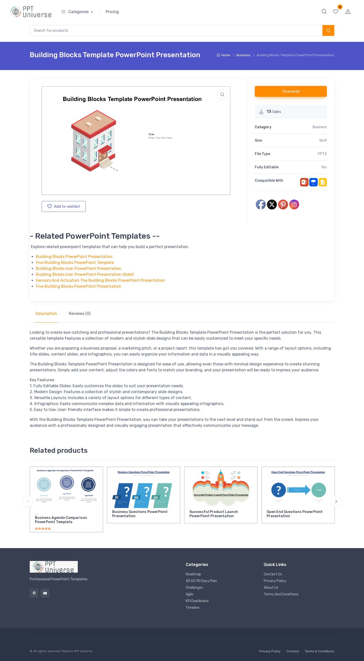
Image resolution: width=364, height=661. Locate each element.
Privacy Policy (275, 581)
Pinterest (34, 593)
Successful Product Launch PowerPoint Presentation (213, 514)
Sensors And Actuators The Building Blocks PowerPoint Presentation (100, 280)
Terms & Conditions (319, 651)
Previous (27, 501)
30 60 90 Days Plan (201, 581)
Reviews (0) (79, 313)
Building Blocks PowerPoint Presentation (74, 256)
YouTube (45, 593)
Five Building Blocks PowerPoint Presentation (78, 286)
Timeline (192, 608)
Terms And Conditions (281, 594)
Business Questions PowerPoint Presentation (140, 514)
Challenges (194, 587)
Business (243, 55)
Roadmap (193, 574)
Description (46, 313)
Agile (189, 594)
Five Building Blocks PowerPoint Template (75, 262)
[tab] (46, 314)
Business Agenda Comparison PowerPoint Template (61, 520)
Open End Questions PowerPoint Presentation (295, 514)
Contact (292, 651)
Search (328, 31)
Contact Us (273, 574)
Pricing (112, 11)
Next (336, 501)
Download (291, 91)
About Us (271, 587)
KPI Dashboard (197, 601)
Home (225, 55)
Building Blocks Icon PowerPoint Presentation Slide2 (85, 274)
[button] (324, 11)
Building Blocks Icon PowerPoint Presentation (78, 268)
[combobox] (182, 30)
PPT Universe (83, 651)
